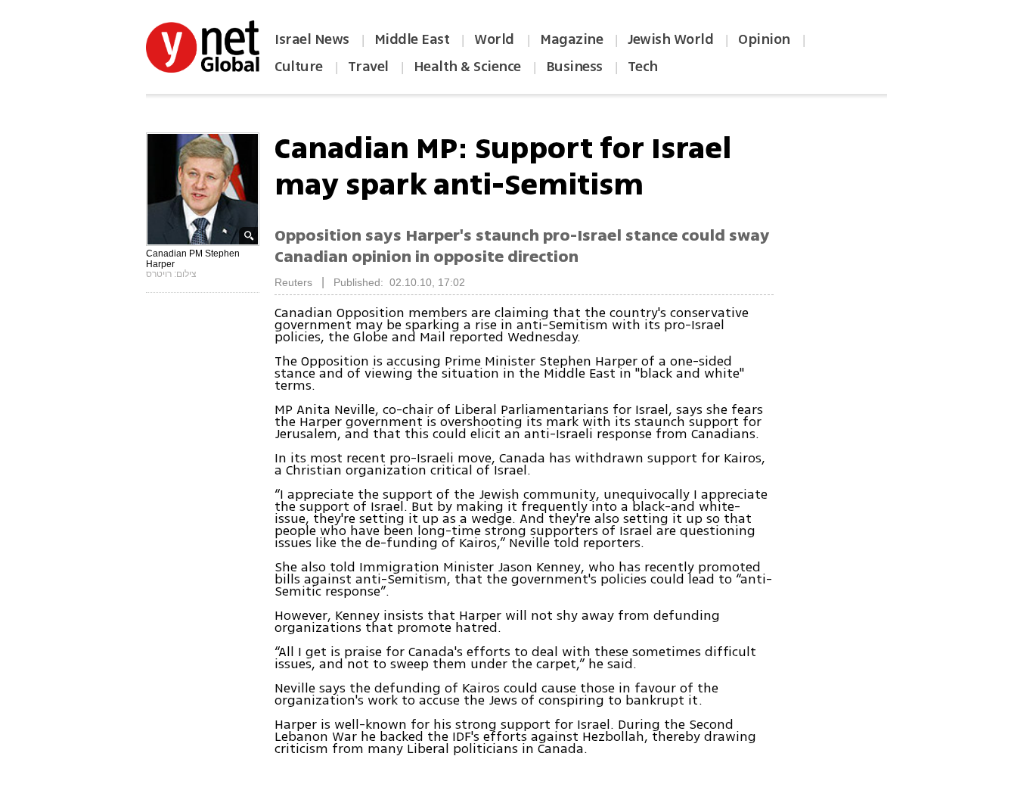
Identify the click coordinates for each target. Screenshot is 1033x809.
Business (574, 66)
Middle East (412, 39)
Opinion (764, 39)
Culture (299, 66)
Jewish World (670, 39)
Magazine (571, 39)
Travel (368, 66)
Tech (643, 66)
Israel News (312, 39)
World (495, 39)
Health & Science (467, 66)
